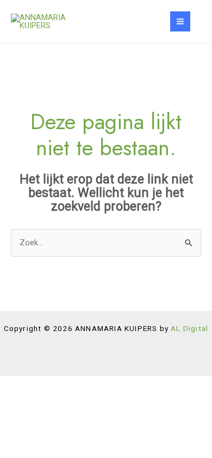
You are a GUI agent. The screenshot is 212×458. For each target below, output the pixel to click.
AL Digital (189, 328)
